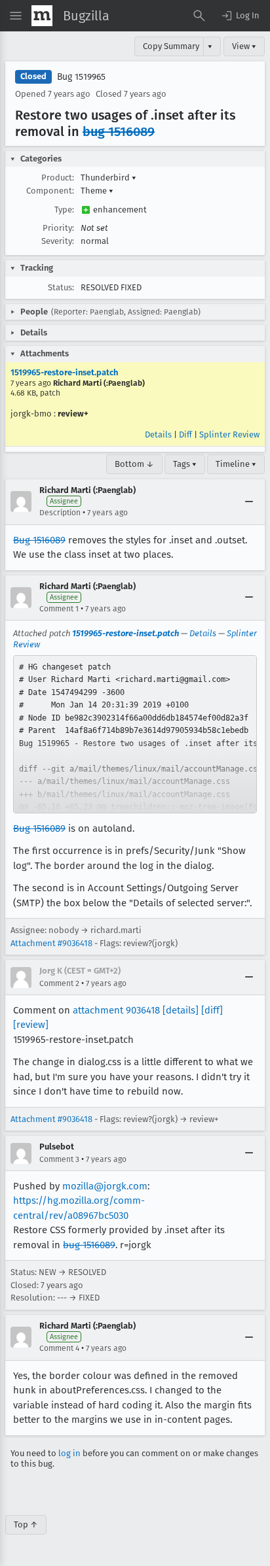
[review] (30, 1024)
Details (158, 434)
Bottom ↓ (134, 464)
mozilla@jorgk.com (104, 1186)
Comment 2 (59, 983)
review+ (73, 413)
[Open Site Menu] (15, 15)
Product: (57, 177)
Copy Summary (171, 46)
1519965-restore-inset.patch (64, 372)
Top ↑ (26, 1524)
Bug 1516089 (39, 540)
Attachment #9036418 (51, 943)
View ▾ (244, 46)
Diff (185, 434)
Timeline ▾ (236, 464)
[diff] (212, 1010)
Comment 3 (59, 1159)
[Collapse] (249, 501)
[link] (135, 734)
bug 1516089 (119, 131)
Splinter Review (229, 434)
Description (60, 512)
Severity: (57, 241)
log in (69, 1453)
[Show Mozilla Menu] (41, 15)
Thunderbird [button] (108, 177)
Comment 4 (59, 1348)
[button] (240, 15)
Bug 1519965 (81, 76)
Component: (50, 191)
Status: (61, 287)
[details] (181, 1010)
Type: (64, 209)
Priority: (58, 228)
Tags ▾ (185, 464)
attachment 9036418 (116, 1010)
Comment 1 (59, 608)
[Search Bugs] (199, 15)
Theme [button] (97, 191)
